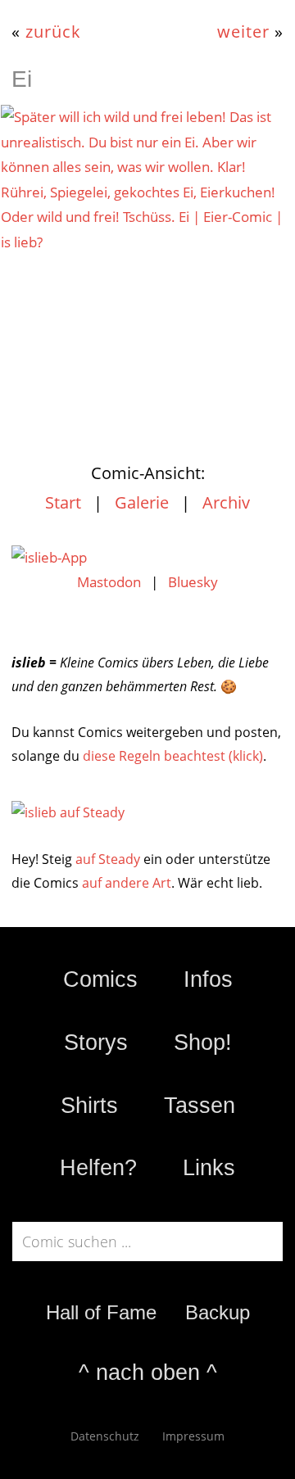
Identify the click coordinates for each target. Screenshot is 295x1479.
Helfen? (98, 1168)
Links (209, 1168)
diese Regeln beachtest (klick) (173, 756)
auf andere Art (126, 883)
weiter (243, 31)
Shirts (89, 1105)
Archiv (226, 502)
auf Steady (107, 859)
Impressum (193, 1436)
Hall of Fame (101, 1312)
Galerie (142, 502)
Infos (208, 979)
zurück (53, 31)
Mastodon (109, 581)
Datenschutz (104, 1436)
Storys (96, 1042)
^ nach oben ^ (148, 1372)
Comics (100, 979)
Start (63, 502)
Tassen (199, 1105)
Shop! (203, 1042)
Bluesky (193, 581)
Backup (217, 1312)
